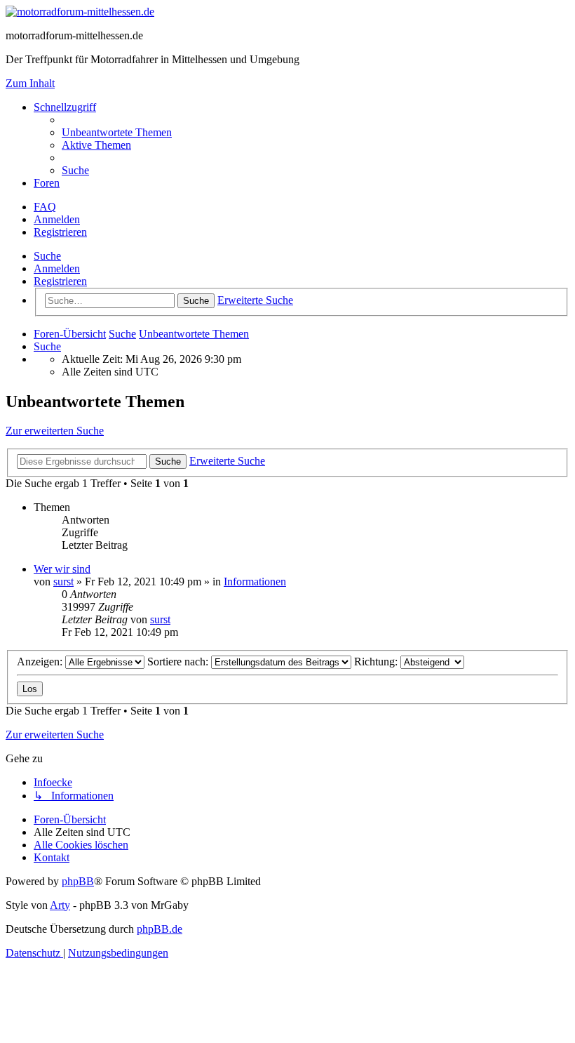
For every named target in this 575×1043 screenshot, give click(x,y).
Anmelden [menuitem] (57, 219)
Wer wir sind (62, 569)
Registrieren (60, 281)
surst (63, 581)
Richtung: (377, 661)
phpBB (78, 881)
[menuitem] (117, 132)
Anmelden (57, 268)
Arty (60, 905)
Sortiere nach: (179, 661)
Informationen (255, 581)
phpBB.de (159, 929)
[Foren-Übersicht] (80, 12)
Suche (47, 256)
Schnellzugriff (65, 107)
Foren (47, 183)
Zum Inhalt (30, 83)
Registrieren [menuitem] (60, 232)
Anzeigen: (41, 661)
